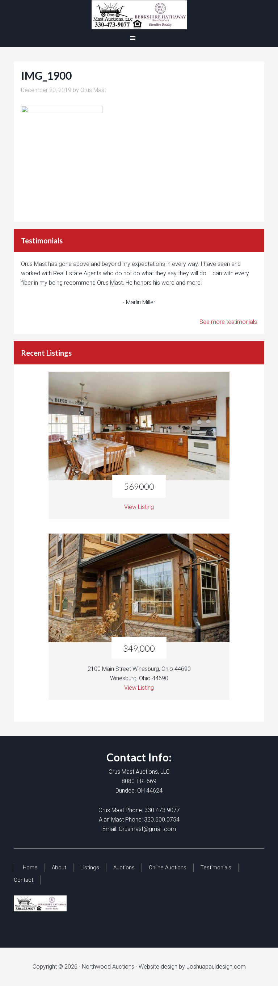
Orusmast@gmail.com (147, 829)
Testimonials (216, 867)
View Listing (139, 507)
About (59, 867)
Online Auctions (167, 867)
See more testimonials (228, 321)
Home (30, 867)
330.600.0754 (162, 819)
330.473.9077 (162, 810)
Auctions (124, 867)
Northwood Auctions (139, 14)
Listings (89, 867)
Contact (23, 880)
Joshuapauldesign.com (216, 966)
